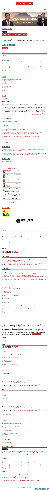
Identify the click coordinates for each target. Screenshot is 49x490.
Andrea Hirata (8, 171)
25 (21, 67)
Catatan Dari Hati (24, 3)
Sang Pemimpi (8, 174)
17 (15, 66)
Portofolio (6, 90)
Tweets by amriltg (6, 392)
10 (15, 64)
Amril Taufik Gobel (18, 36)
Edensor (7, 179)
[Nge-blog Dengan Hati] (4, 191)
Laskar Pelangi (8, 170)
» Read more (5, 48)
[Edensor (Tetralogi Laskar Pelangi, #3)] (4, 182)
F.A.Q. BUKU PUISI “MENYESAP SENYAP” (12, 82)
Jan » (6, 70)
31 (15, 69)
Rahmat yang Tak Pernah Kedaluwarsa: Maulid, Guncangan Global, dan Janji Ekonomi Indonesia (23, 128)
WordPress (24, 487)
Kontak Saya (6, 87)
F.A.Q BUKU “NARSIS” (8, 80)
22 (2, 67)
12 (28, 64)
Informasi (4, 32)
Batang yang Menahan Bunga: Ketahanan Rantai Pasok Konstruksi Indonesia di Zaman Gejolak (23, 132)
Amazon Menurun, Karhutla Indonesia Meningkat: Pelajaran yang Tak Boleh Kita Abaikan (21, 136)
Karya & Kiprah (7, 84)
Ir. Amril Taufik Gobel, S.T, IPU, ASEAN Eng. (10, 121)
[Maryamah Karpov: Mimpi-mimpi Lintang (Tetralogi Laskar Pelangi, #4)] (4, 186)
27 (34, 67)
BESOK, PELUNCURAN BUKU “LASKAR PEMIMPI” (14, 34)
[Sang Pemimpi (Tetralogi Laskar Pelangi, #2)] (4, 177)
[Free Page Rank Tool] (6, 161)
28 (40, 67)
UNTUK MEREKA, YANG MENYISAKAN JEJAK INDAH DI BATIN (25, 154)
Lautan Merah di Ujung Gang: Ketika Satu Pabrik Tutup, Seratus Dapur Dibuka (19, 134)
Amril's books (11, 168)
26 (28, 67)
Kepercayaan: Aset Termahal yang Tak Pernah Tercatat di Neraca (16, 129)
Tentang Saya (6, 91)
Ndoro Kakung (8, 190)
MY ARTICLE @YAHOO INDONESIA (11, 89)
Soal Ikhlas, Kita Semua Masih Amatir (14, 150)
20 (34, 66)
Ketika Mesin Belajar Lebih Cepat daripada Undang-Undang (15, 130)
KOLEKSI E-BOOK (7, 86)
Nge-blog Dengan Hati (9, 188)
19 (28, 66)
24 (15, 67)
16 (9, 66)
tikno (5, 149)
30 (9, 69)
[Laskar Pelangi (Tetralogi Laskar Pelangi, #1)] (4, 173)
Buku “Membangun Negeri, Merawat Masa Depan (13, 79)
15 (2, 66)
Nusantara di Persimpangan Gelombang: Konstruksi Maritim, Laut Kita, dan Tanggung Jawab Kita (26, 153)
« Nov (3, 70)
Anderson (30, 487)
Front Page (6, 83)
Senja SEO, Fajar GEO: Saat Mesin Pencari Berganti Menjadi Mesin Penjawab (22, 152)
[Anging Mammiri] (6, 216)
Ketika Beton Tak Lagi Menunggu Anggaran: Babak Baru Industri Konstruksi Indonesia (21, 133)
